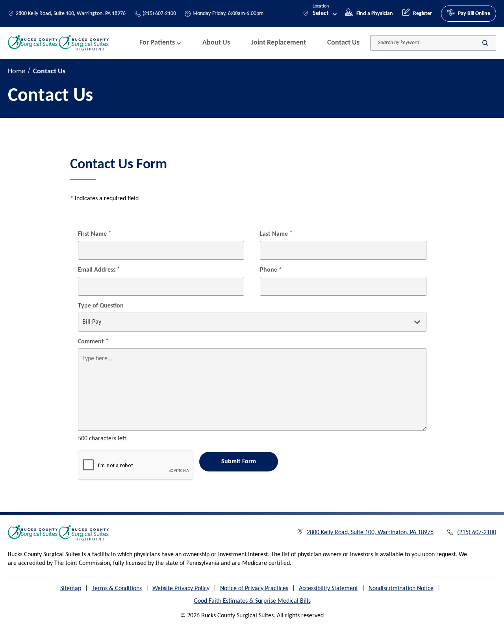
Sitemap (70, 588)
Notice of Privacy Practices (254, 588)
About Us (216, 43)
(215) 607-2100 (159, 14)
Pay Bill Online (474, 14)
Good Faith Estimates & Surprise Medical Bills (252, 601)
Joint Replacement (278, 43)
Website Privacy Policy (180, 588)
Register (422, 14)
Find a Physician (374, 14)
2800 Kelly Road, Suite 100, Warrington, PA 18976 (71, 14)
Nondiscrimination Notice (401, 588)
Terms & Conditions (117, 588)
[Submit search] (485, 43)
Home (16, 71)
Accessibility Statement (328, 588)
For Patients (157, 43)
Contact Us (343, 43)
